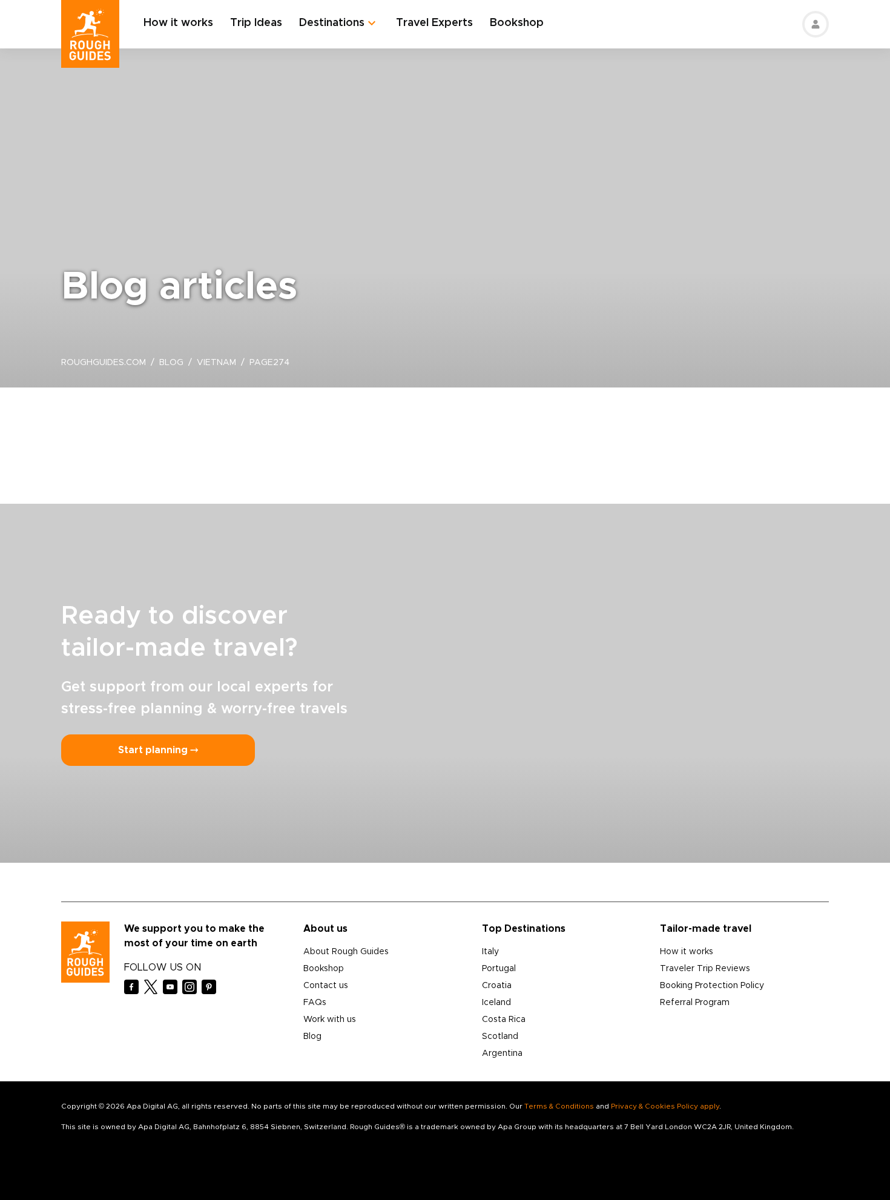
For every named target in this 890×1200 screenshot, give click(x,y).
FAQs (314, 1002)
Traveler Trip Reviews (705, 968)
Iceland (496, 1002)
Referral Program (695, 1002)
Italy (490, 952)
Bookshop (517, 23)
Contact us (325, 985)
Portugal (499, 968)
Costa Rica (504, 1019)
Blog (312, 1036)
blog (171, 362)
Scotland (500, 1036)
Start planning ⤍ (158, 750)
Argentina (502, 1053)
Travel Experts (434, 23)
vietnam (216, 362)
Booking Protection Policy (712, 985)
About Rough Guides (346, 952)
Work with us (329, 1019)
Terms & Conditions (559, 1106)
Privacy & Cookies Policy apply (665, 1106)
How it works (178, 23)
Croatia (497, 985)
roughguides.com (103, 362)
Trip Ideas (256, 23)
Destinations (331, 23)
